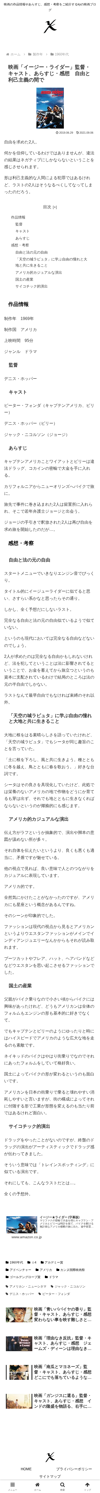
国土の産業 (24, 279)
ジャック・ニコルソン (70, 1286)
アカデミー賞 (54, 1262)
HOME (26, 1469)
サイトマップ (50, 1476)
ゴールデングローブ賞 (25, 1277)
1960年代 (16, 1262)
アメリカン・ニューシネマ (27, 1286)
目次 (47, 207)
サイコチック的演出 (31, 286)
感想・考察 (20, 245)
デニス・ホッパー (21, 1294)
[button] (89, 952)
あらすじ (22, 238)
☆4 (34, 1262)
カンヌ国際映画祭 (72, 1270)
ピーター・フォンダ (56, 1294)
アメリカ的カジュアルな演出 (38, 272)
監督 (19, 224)
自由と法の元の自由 (31, 252)
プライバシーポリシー (74, 1469)
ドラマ (53, 1277)
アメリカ (46, 1270)
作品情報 (18, 217)
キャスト (22, 231)
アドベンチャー (20, 1270)
